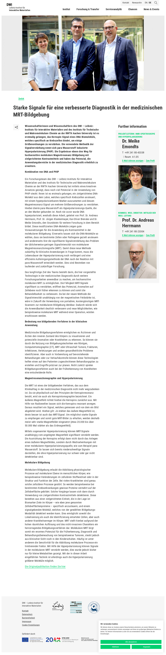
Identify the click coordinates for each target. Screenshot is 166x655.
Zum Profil (150, 160)
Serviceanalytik (114, 9)
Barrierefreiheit (28, 618)
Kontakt (126, 2)
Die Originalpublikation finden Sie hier (45, 566)
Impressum (26, 621)
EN (146, 2)
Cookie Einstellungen (31, 625)
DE (150, 2)
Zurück (21, 98)
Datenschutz (27, 614)
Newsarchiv (137, 2)
